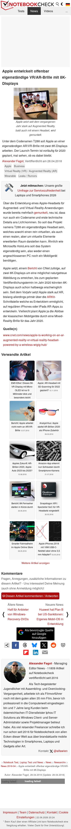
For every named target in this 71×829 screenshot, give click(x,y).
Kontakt (52, 812)
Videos (48, 11)
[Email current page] (45, 652)
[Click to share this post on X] (43, 645)
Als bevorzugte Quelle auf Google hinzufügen (39, 634)
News (34, 11)
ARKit (51, 297)
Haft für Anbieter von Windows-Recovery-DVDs (18, 614)
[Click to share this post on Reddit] (53, 645)
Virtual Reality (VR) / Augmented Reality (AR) (31, 171)
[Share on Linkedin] (35, 652)
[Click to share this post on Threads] (24, 645)
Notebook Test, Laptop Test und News (23, 762)
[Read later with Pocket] (63, 645)
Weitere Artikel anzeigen (35, 563)
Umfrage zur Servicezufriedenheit (39, 190)
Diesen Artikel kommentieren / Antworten (31, 596)
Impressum (10, 812)
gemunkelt (41, 212)
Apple (8, 166)
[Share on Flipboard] (25, 652)
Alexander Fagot (12, 161)
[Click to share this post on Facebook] (15, 645)
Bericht (32, 268)
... (67, 11)
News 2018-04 (8, 766)
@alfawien (60, 751)
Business (19, 166)
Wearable (10, 176)
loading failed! (9, 781)
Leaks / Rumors (28, 176)
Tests (21, 11)
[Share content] (7, 645)
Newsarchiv (60, 762)
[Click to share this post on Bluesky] (34, 645)
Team (22, 812)
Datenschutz (37, 812)
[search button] (57, 4)
